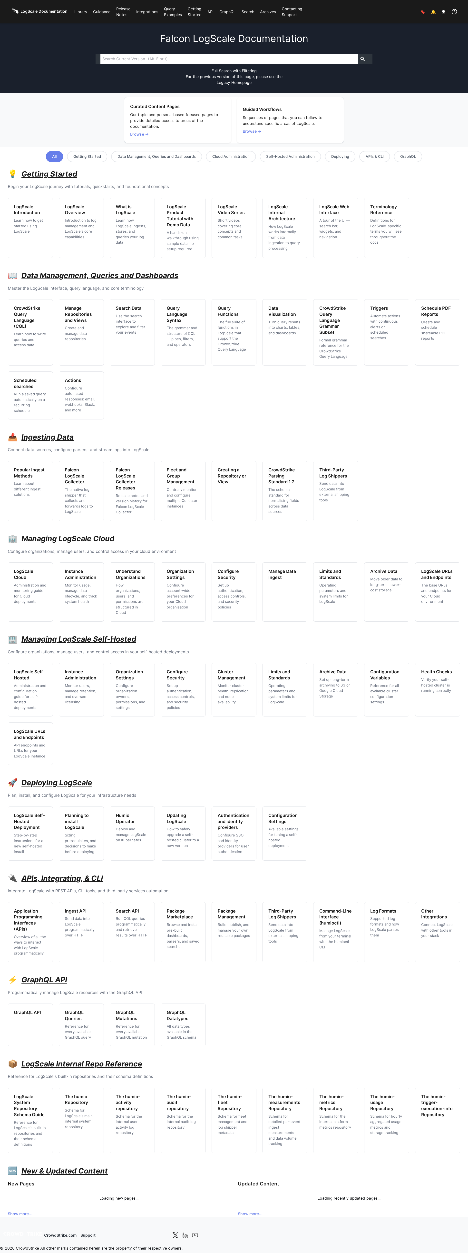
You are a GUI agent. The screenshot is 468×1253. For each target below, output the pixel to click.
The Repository (284, 1102)
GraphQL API (27, 1012)
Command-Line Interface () (335, 917)
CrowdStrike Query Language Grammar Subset (332, 320)
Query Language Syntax (177, 314)
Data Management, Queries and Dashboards (156, 156)
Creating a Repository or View (232, 476)
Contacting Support (292, 11)
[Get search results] (363, 59)
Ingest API (76, 911)
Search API (127, 911)
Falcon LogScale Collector (74, 476)
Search (248, 11)
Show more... (20, 1213)
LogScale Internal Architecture (281, 212)
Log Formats (383, 911)
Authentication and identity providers (233, 821)
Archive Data (383, 571)
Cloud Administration (231, 156)
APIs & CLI (375, 156)
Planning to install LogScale (77, 821)
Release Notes (123, 11)
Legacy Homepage (234, 82)
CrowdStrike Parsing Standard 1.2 (281, 476)
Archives (268, 11)
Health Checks (436, 671)
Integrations (147, 11)
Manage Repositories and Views (78, 314)
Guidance (101, 11)
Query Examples (173, 11)
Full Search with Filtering (234, 70)
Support (88, 1235)
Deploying (340, 156)
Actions (73, 380)
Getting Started (195, 11)
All (54, 156)
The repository (128, 1102)
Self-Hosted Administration (290, 156)
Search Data (128, 308)
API (210, 11)
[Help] (454, 12)
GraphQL (227, 11)
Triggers (379, 308)
